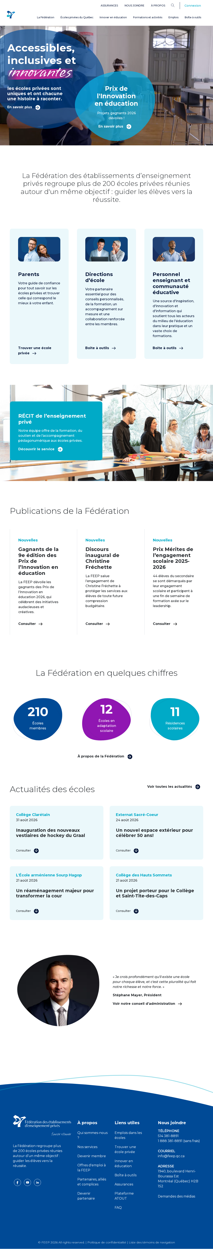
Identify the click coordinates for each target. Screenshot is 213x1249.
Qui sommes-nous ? (92, 1135)
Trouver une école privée (34, 350)
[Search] (176, 5)
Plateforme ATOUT (124, 1195)
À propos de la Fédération (101, 756)
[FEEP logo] (42, 1125)
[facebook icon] (18, 1182)
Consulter (27, 624)
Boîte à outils (193, 17)
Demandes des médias (176, 1196)
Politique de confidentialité (106, 1242)
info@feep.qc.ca (171, 1156)
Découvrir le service (37, 449)
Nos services (87, 1147)
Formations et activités (147, 17)
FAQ (118, 1208)
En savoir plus (20, 107)
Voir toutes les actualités (170, 787)
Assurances (109, 5)
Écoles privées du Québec (77, 17)
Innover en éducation (113, 17)
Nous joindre (134, 5)
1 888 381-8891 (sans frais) (179, 1141)
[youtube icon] (28, 1182)
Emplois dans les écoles (128, 1135)
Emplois (173, 17)
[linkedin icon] (37, 1182)
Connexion (193, 5)
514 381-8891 (168, 1136)
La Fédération (45, 17)
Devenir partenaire (86, 1195)
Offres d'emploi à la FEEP (91, 1167)
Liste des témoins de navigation (152, 1242)
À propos (158, 5)
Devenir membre (91, 1156)
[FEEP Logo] (11, 15)
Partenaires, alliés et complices (91, 1181)
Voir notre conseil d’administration (144, 1004)
